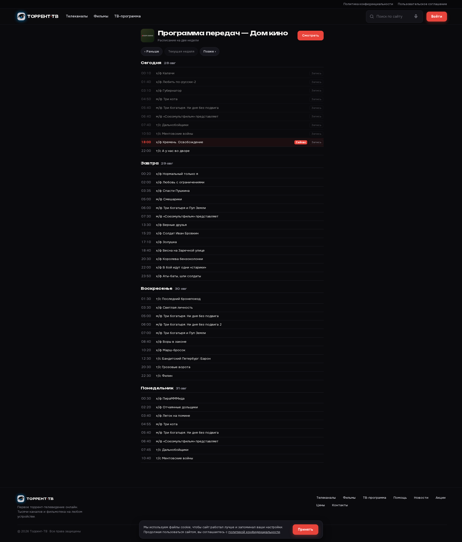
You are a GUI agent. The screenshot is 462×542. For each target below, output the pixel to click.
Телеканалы (77, 16)
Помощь (400, 498)
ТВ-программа (127, 16)
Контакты (340, 505)
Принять (305, 529)
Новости (421, 498)
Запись (316, 73)
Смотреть (310, 35)
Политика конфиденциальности (368, 4)
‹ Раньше (151, 51)
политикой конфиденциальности (254, 532)
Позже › (209, 51)
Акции (441, 498)
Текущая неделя (181, 51)
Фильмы (101, 16)
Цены (320, 505)
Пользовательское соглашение (422, 4)
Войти (436, 16)
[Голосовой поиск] (416, 16)
